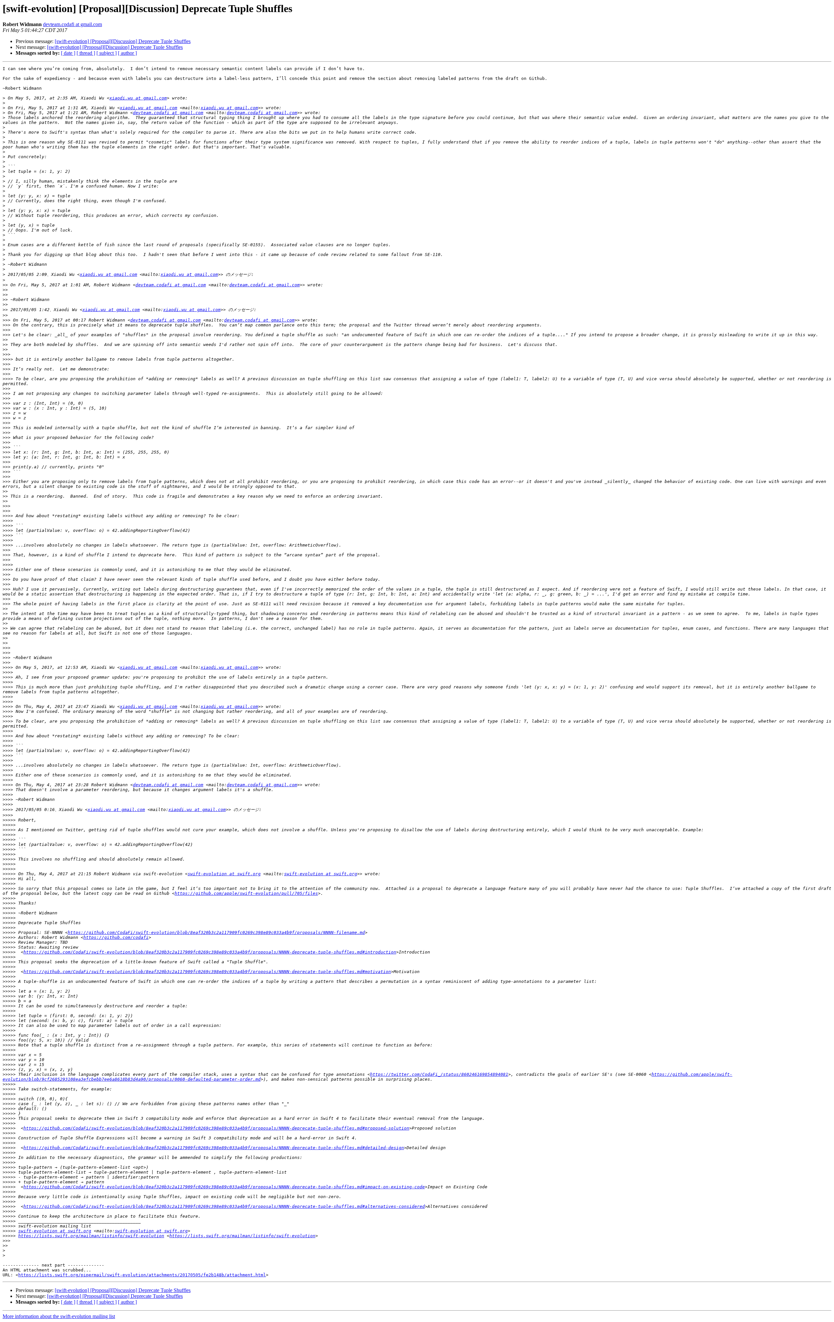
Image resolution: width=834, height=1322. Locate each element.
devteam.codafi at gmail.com (72, 24)
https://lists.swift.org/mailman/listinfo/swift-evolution (91, 1235)
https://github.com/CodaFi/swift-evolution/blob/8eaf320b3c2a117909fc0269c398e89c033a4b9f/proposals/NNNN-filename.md (216, 932)
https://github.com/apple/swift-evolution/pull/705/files (246, 893)
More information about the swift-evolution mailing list (59, 1316)
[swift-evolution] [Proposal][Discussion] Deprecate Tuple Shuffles (123, 41)
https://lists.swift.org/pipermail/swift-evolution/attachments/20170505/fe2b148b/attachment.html (142, 1274)
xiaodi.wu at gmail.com (138, 98)
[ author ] (127, 53)
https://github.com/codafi (116, 937)
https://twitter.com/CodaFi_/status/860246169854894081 (439, 1074)
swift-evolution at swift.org (224, 873)
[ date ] (68, 53)
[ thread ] (86, 53)
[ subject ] (106, 53)
